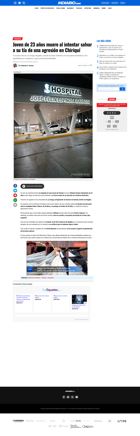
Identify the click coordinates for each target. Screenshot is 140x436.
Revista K (64, 421)
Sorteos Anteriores (112, 129)
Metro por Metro (53, 426)
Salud (110, 8)
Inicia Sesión (105, 3)
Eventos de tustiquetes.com (82, 319)
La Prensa (30, 421)
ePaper (122, 3)
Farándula (96, 8)
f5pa (122, 421)
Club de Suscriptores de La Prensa (110, 421)
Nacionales (70, 8)
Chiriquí (44, 278)
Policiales (79, 8)
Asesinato (51, 278)
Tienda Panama (76, 426)
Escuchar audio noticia (34, 186)
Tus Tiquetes (87, 421)
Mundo (104, 8)
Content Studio (75, 421)
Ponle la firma (60, 8)
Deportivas (87, 8)
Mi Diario (42, 421)
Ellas (53, 421)
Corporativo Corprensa (19, 421)
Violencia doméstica (34, 278)
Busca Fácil (98, 421)
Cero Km (87, 426)
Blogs (36, 8)
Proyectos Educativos (47, 8)
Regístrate (115, 3)
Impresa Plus (64, 427)
